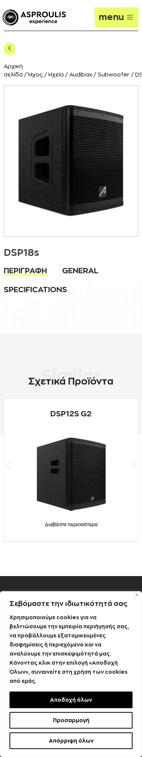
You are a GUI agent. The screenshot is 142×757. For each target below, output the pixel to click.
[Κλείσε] (137, 595)
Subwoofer (114, 75)
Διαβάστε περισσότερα (71, 524)
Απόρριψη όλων (71, 740)
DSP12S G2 (71, 413)
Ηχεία (56, 75)
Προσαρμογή (71, 720)
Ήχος (35, 75)
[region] (71, 674)
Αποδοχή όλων (71, 699)
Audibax (80, 75)
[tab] (25, 270)
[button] (8, 464)
